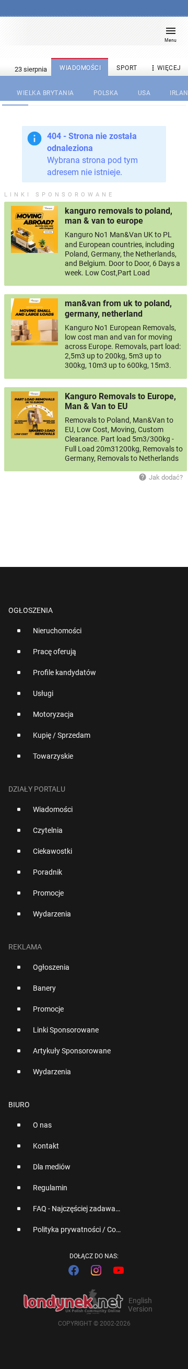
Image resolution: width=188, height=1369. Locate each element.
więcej (165, 68)
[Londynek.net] (89, 35)
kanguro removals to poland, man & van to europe (118, 216)
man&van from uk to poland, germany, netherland (118, 308)
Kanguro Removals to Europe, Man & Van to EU (120, 401)
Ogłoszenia (30, 610)
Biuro (19, 1104)
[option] (89, 634)
